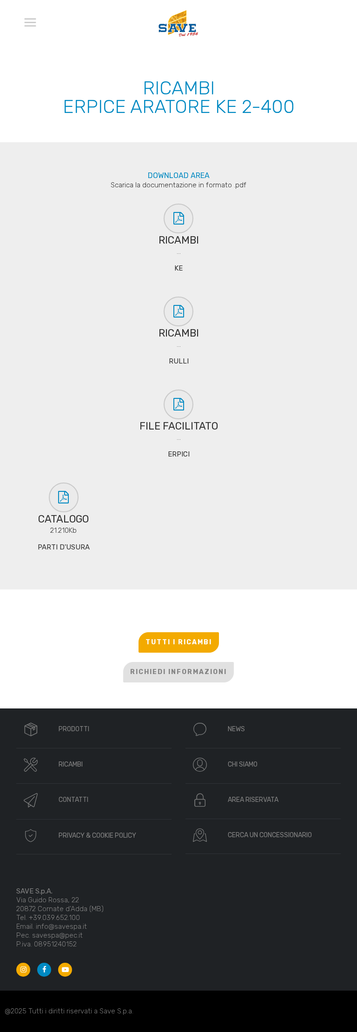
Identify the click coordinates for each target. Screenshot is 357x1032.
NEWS (236, 729)
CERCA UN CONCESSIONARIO (270, 835)
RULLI (179, 361)
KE (178, 268)
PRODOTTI (74, 729)
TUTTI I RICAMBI (178, 642)
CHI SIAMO (243, 764)
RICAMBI (71, 764)
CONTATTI (73, 800)
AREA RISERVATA (253, 800)
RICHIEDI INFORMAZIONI (178, 672)
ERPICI (179, 454)
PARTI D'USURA (64, 547)
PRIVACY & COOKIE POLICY (97, 836)
